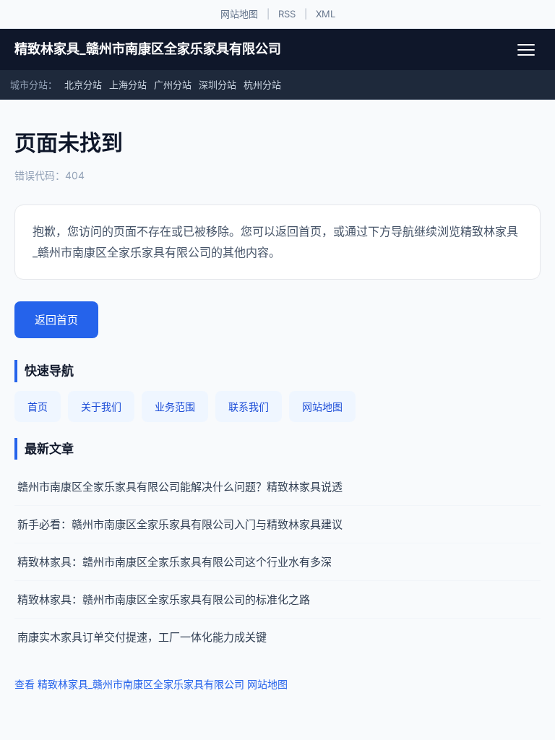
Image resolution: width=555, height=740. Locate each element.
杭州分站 (262, 84)
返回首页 (56, 320)
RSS (287, 14)
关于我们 (101, 406)
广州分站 (173, 84)
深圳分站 (217, 84)
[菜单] (526, 49)
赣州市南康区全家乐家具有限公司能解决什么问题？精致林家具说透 (180, 487)
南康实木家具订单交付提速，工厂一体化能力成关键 (142, 637)
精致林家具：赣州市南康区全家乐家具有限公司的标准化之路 (163, 599)
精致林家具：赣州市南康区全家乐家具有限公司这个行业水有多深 (174, 562)
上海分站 (128, 84)
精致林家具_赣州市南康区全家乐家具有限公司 (147, 48)
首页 (37, 406)
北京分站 (83, 84)
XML (325, 14)
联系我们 (248, 406)
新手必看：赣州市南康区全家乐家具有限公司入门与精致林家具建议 (180, 524)
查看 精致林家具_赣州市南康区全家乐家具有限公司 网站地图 (151, 684)
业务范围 (175, 406)
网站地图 (239, 14)
